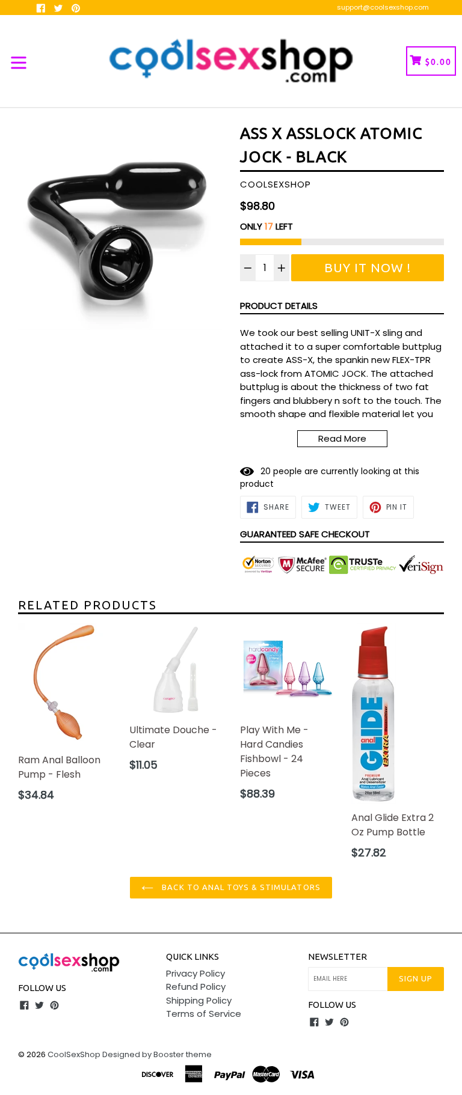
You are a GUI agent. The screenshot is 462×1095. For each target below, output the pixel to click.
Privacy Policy (195, 973)
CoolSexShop (74, 1054)
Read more (342, 438)
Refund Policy (196, 986)
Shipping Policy (199, 1000)
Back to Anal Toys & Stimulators (239, 887)
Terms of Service (203, 1013)
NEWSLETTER (337, 956)
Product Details (279, 305)
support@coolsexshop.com (383, 7)
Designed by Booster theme (157, 1054)
